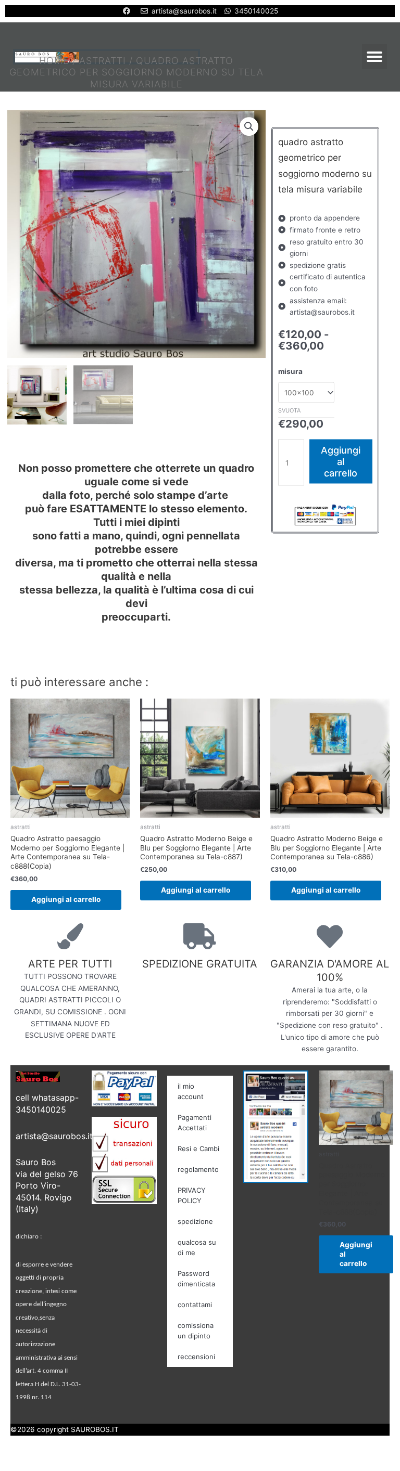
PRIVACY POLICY (192, 1195)
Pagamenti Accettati (194, 1122)
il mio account (191, 1091)
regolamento (198, 1169)
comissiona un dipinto (196, 1330)
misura (290, 371)
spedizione (195, 1221)
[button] (374, 56)
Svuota (289, 410)
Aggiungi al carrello (340, 461)
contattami (195, 1304)
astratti (102, 60)
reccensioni (196, 1356)
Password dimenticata (196, 1278)
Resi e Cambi (198, 1148)
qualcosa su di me (197, 1247)
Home (54, 60)
